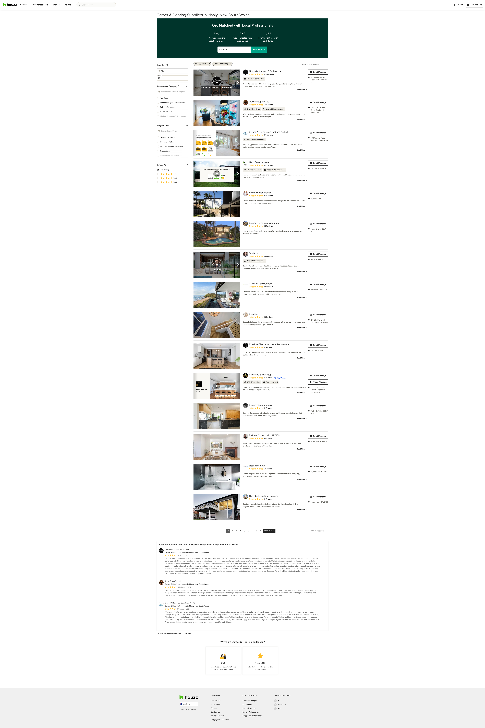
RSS (279, 708)
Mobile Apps (247, 704)
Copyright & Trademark (220, 720)
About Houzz (216, 701)
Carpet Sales (165, 151)
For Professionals (249, 708)
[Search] (79, 4)
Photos (23, 5)
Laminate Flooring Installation (171, 146)
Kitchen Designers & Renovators (173, 116)
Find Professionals (40, 5)
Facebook (282, 704)
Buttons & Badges (250, 701)
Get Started (259, 49)
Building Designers (167, 107)
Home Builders (166, 112)
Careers (214, 708)
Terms (213, 716)
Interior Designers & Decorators (172, 103)
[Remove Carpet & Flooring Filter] (230, 64)
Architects (164, 98)
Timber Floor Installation (169, 155)
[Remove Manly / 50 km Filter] (209, 64)
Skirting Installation (167, 137)
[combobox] (96, 4)
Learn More (187, 634)
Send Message (319, 72)
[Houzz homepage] (10, 4)
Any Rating (164, 170)
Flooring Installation (168, 142)
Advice (68, 5)
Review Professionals (251, 712)
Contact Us (215, 712)
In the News (216, 704)
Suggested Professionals (252, 716)
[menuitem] (24, 5)
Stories (56, 5)
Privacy (221, 716)
